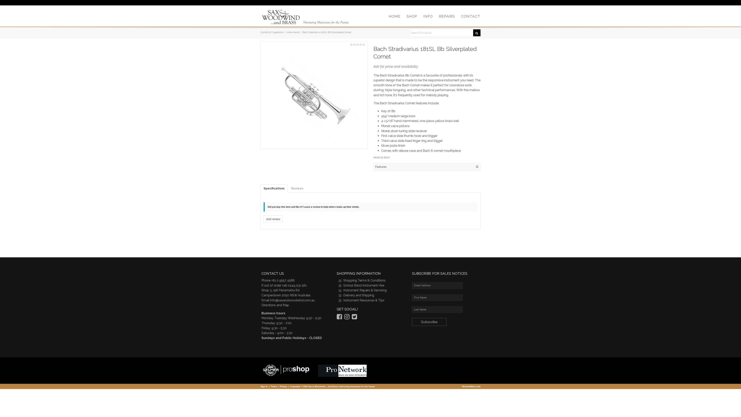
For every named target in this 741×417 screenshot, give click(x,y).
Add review (273, 219)
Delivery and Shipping (358, 295)
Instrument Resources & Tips (363, 300)
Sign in (264, 386)
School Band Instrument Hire (363, 285)
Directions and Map (275, 305)
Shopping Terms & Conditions (364, 280)
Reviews (297, 188)
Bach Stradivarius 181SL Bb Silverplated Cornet (327, 32)
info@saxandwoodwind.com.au (292, 300)
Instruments (293, 32)
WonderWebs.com (471, 386)
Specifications (274, 188)
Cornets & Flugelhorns (272, 32)
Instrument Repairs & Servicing (365, 290)
